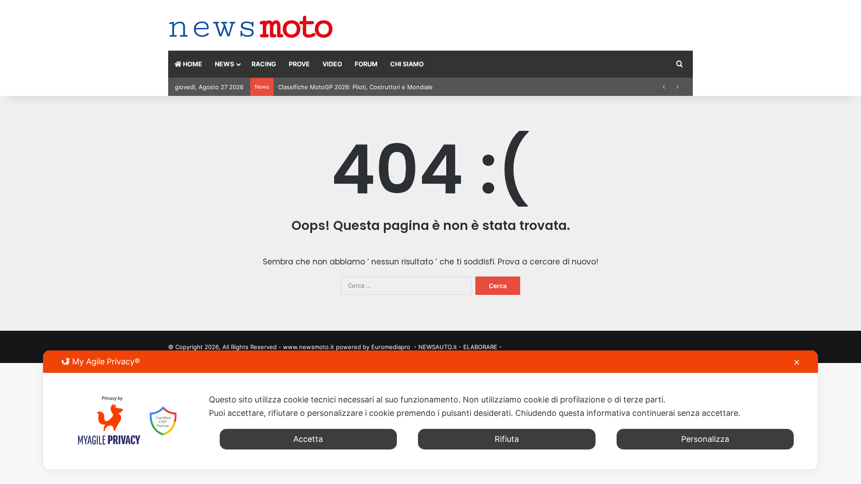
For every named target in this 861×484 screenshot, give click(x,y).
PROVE (299, 64)
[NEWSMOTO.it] (251, 27)
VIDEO (332, 64)
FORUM (366, 64)
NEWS (224, 64)
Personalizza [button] (705, 439)
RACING (264, 64)
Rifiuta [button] (507, 439)
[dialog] (430, 410)
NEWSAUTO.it (437, 346)
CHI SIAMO (407, 64)
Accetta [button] (308, 439)
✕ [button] (796, 362)
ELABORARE (480, 346)
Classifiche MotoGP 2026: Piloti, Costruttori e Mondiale (355, 87)
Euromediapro (390, 346)
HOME (192, 64)
